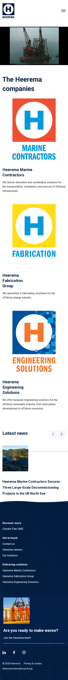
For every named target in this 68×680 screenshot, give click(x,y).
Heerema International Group (17, 668)
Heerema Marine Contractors (19, 570)
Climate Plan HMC (12, 528)
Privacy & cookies (33, 663)
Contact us (8, 543)
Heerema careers (12, 549)
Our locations (10, 555)
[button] (53, 434)
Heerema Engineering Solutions (20, 582)
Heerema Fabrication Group (18, 576)
